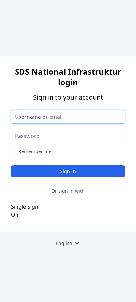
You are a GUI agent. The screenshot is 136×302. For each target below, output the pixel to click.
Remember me (34, 151)
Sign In (68, 171)
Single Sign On (24, 210)
